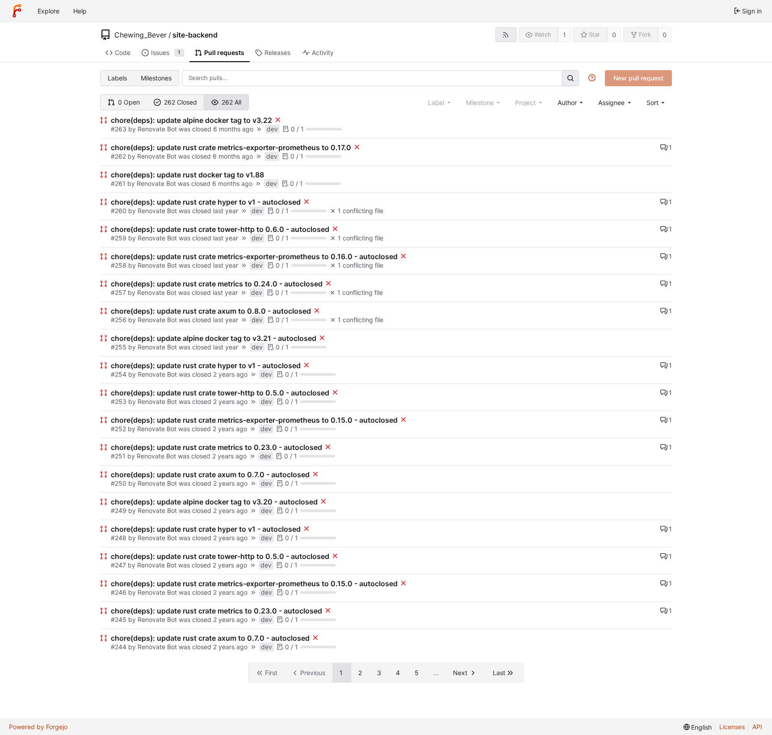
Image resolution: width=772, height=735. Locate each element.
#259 (119, 238)
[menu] (656, 102)
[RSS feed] (505, 34)
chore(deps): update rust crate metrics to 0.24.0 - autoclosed (217, 283)
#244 (119, 647)
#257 (119, 292)
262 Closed (180, 102)
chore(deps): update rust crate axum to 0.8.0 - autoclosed (211, 311)
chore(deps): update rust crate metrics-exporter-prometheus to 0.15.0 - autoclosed (254, 420)
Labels (117, 78)
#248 (119, 538)
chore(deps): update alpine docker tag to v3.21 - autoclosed (213, 338)
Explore (48, 11)
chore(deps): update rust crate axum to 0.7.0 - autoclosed (210, 474)
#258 (119, 265)
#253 (119, 401)
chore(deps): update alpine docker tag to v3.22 (191, 120)
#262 (119, 156)
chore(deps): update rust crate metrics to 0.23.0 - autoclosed (216, 447)
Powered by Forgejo (38, 727)
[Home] (16, 11)
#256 (119, 319)
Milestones (156, 78)
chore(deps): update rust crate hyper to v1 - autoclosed (206, 201)
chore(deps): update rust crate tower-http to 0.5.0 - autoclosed (220, 392)
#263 (119, 129)
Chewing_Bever (140, 34)
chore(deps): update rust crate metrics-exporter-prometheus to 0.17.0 (231, 147)
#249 (119, 510)
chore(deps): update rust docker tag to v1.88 (187, 174)
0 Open (129, 102)
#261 (119, 183)
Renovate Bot (157, 129)
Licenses (732, 727)
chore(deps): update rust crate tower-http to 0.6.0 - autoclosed (220, 229)
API (757, 727)
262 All (231, 102)
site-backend (195, 34)
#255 (119, 347)
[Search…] (570, 78)
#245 (119, 619)
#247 (119, 565)
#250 (119, 483)
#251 (119, 456)
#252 (119, 429)
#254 (119, 374)
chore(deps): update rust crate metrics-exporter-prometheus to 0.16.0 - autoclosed (254, 256)
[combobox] (571, 102)
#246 (119, 592)
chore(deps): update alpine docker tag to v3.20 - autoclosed (214, 501)
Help (80, 11)
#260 (119, 210)
